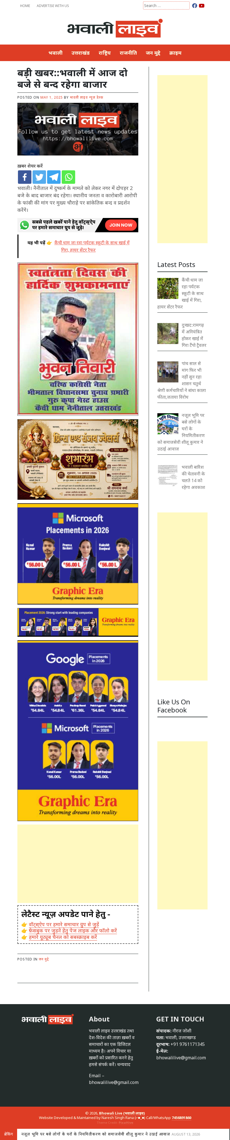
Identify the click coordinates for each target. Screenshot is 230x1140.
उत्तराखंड (81, 52)
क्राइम (175, 52)
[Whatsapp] (68, 177)
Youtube (201, 5)
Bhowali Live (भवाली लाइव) (122, 1113)
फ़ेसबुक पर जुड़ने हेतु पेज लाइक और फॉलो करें (73, 930)
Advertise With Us (53, 5)
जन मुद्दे (153, 52)
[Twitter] (39, 177)
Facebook (195, 5)
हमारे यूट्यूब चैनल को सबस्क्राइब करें (63, 937)
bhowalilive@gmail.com (114, 1082)
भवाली (56, 52)
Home (25, 5)
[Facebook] (24, 177)
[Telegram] (54, 177)
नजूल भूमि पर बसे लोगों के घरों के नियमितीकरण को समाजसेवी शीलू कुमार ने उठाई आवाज (110, 1134)
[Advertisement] (77, 864)
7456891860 (181, 1117)
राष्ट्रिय (105, 52)
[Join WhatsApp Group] (77, 225)
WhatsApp (208, 5)
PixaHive (126, 1122)
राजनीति (128, 52)
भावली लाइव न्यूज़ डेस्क (86, 97)
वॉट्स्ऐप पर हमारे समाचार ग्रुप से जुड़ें (64, 924)
